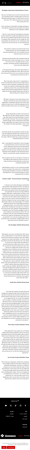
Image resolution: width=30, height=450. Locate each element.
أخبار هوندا (24, 427)
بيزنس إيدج (24, 419)
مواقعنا (12, 414)
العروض (25, 416)
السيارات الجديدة (23, 414)
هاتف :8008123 (10, 416)
